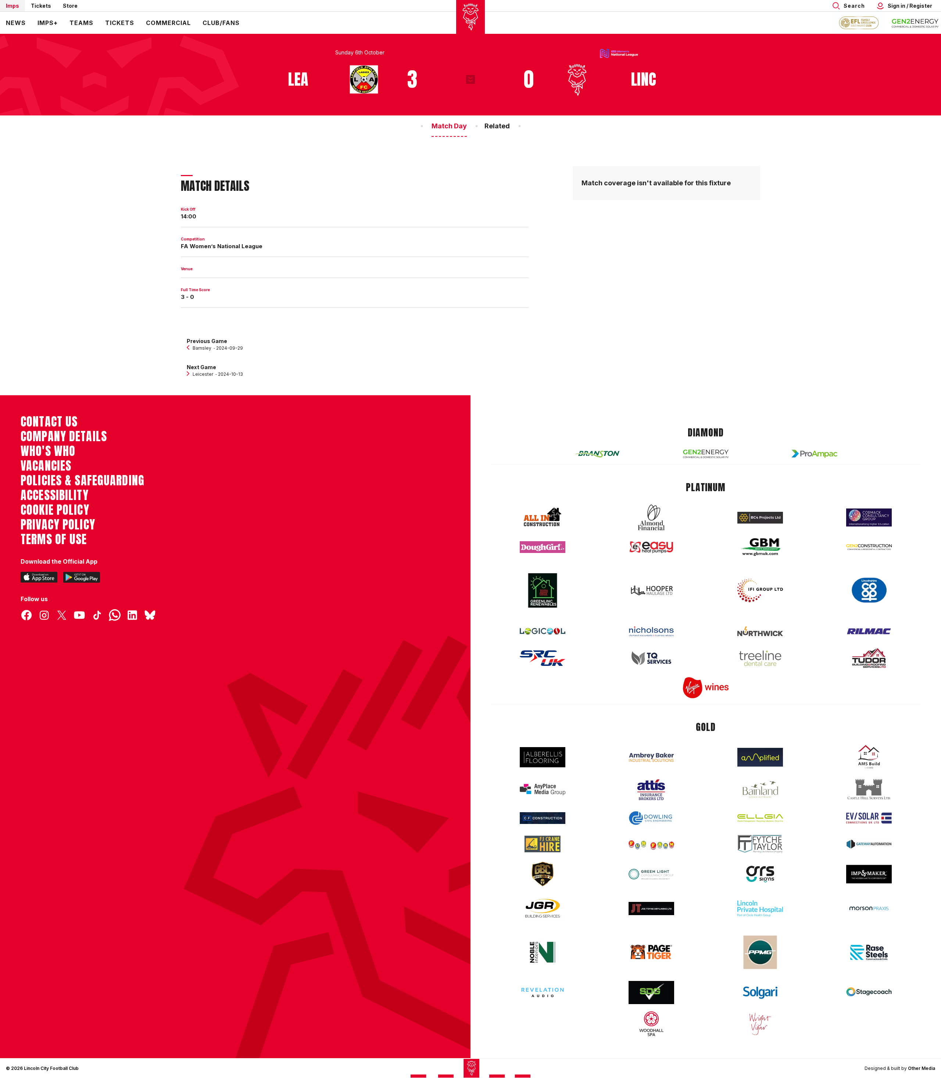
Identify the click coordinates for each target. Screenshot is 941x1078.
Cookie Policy (55, 510)
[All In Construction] (542, 517)
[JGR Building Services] (542, 909)
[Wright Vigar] (760, 1023)
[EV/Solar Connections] (869, 818)
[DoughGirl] (542, 547)
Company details (64, 436)
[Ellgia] (760, 818)
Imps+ (47, 22)
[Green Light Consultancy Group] (651, 874)
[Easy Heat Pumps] (651, 547)
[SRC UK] (542, 658)
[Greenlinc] (542, 590)
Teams (81, 22)
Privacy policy (58, 525)
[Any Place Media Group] (542, 789)
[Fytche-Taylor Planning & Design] (760, 844)
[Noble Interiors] (542, 952)
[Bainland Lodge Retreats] (760, 789)
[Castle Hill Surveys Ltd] (869, 789)
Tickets (41, 6)
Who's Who (48, 451)
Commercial (168, 22)
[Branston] (597, 453)
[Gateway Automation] (869, 844)
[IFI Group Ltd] (760, 590)
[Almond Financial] (651, 517)
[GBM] (760, 547)
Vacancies (46, 466)
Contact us (49, 422)
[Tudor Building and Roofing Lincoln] (869, 658)
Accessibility (55, 495)
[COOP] (869, 590)
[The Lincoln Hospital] (760, 908)
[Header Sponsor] (915, 22)
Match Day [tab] (449, 126)
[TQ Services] (651, 658)
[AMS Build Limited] (869, 757)
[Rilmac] (869, 631)
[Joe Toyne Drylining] (651, 908)
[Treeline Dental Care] (760, 658)
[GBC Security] (542, 874)
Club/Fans (221, 22)
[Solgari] (760, 993)
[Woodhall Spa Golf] (651, 1023)
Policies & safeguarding (82, 480)
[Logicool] (542, 631)
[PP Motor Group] (760, 952)
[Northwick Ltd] (760, 631)
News (16, 22)
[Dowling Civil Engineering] (651, 818)
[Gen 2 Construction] (869, 547)
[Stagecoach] (869, 992)
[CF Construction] (542, 818)
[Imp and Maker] (869, 874)
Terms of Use (54, 539)
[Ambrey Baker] (651, 757)
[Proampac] (814, 453)
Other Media (921, 1068)
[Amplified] (760, 757)
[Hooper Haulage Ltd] (651, 590)
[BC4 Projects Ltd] (760, 518)
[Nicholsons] (651, 631)
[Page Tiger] (651, 952)
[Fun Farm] (651, 844)
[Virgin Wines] (706, 687)
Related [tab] (497, 126)
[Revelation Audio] (542, 992)
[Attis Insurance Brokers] (651, 790)
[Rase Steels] (869, 952)
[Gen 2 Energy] (706, 454)
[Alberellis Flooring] (542, 757)
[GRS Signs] (760, 874)
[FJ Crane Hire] (542, 844)
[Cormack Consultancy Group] (869, 517)
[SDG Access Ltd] (651, 992)
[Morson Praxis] (869, 908)
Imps (12, 6)
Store (70, 6)
